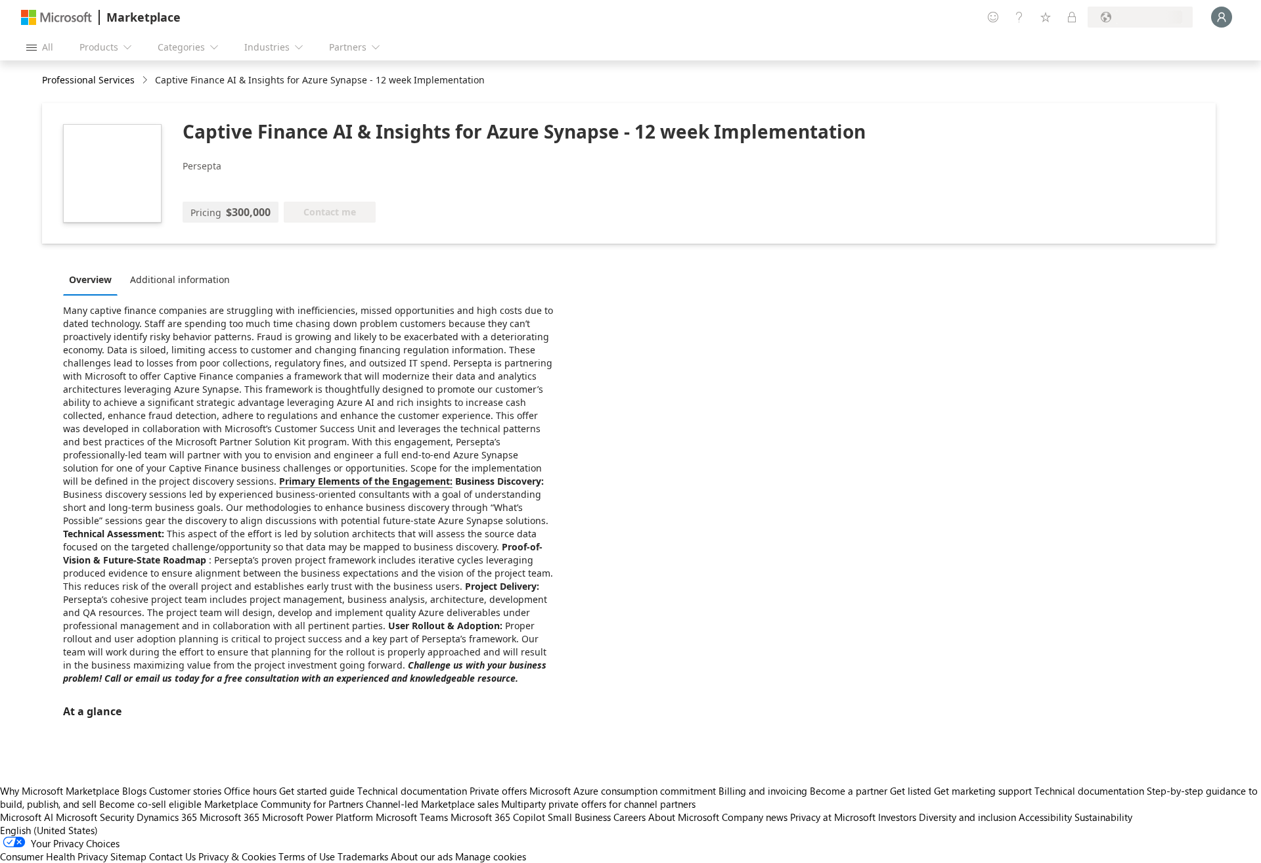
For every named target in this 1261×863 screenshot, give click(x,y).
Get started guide (317, 790)
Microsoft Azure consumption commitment (624, 790)
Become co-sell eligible (150, 803)
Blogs (134, 790)
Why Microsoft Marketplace (60, 790)
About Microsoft (683, 817)
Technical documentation (412, 790)
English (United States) (49, 830)
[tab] (93, 279)
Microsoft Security (95, 817)
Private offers (498, 790)
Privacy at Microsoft (832, 817)
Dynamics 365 (167, 817)
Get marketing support (983, 790)
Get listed (910, 790)
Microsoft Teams (412, 817)
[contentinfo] (146, 80)
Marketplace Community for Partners (283, 803)
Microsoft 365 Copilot (498, 817)
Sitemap (128, 856)
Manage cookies (490, 856)
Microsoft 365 (229, 817)
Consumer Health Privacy (54, 856)
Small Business (579, 817)
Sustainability (1103, 817)
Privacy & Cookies (237, 856)
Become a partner (848, 790)
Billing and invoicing (763, 790)
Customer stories (185, 790)
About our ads (422, 856)
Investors (897, 817)
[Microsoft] (56, 17)
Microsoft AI (26, 817)
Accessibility (1045, 817)
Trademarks (363, 856)
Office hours (250, 790)
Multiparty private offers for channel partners (598, 803)
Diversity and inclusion (967, 817)
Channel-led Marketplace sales (432, 803)
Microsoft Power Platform (317, 817)
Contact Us (172, 856)
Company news (754, 817)
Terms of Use (306, 856)
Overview (90, 279)
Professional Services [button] (88, 80)
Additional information (180, 279)
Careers (629, 817)
